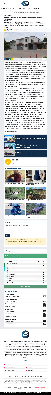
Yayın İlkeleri (18, 388)
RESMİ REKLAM (35, 8)
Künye (20, 387)
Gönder (8, 235)
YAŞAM (28, 8)
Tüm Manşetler (30, 367)
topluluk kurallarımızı (16, 239)
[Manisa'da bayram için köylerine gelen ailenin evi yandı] (36, 192)
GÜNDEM (8, 8)
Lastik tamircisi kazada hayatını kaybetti (14, 199)
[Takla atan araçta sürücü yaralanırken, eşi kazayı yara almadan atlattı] (36, 209)
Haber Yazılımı (37, 387)
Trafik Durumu (30, 364)
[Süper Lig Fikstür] (45, 291)
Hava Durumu (8, 364)
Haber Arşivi (30, 370)
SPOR (24, 8)
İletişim (15, 387)
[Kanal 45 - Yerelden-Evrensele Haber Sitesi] (25, 3)
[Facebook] (26, 360)
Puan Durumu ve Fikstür (10, 367)
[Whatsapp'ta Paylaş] (10, 59)
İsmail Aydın (15, 160)
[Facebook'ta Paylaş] (5, 59)
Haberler (6, 15)
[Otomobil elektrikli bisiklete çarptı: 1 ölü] (15, 176)
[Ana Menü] (4, 3)
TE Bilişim (43, 387)
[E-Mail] (13, 164)
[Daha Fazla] (12, 59)
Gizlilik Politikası (8, 387)
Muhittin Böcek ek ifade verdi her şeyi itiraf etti (26, 12)
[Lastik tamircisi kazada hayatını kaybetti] (15, 192)
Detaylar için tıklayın (25, 286)
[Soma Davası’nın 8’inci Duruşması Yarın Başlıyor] (25, 45)
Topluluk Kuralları (27, 387)
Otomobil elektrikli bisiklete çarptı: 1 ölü (14, 183)
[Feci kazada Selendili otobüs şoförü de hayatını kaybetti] (36, 176)
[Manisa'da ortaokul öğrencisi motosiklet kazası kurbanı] (15, 209)
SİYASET (14, 8)
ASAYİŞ (19, 8)
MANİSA (3, 8)
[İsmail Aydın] (8, 161)
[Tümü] (45, 251)
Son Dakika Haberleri (9, 370)
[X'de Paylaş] (7, 59)
